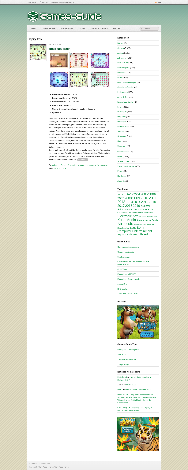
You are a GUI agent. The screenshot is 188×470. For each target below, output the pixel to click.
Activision (122, 209)
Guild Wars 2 (123, 269)
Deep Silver (136, 213)
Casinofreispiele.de (125, 252)
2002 (124, 194)
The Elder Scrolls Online (127, 294)
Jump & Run (122, 97)
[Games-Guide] (65, 21)
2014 (56, 168)
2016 (152, 202)
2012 (121, 202)
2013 (129, 202)
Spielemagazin (123, 257)
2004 (136, 194)
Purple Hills (138, 224)
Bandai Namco (139, 209)
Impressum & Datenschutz (62, 2)
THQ (135, 234)
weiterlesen (82, 160)
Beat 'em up (122, 63)
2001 (119, 195)
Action (120, 53)
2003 (130, 194)
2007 (120, 198)
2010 (144, 198)
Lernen (120, 107)
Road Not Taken (59, 48)
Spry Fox (62, 168)
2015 (144, 202)
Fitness (120, 77)
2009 (136, 198)
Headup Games (152, 216)
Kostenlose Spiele (125, 102)
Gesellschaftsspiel (125, 87)
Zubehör (121, 181)
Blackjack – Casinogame (128, 350)
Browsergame (123, 68)
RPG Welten (122, 289)
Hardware (121, 176)
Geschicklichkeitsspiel (76, 165)
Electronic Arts (127, 216)
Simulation (121, 136)
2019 (136, 205)
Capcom (150, 209)
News (33, 28)
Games (82, 28)
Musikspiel (121, 112)
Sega (133, 227)
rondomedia (147, 224)
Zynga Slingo (123, 364)
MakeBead (122, 377)
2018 (128, 205)
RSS (159, 3)
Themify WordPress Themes (58, 467)
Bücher (116, 28)
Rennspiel (121, 121)
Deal (129, 213)
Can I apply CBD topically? (129, 407)
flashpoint (142, 216)
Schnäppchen (66, 28)
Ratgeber (121, 117)
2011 (153, 198)
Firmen (120, 171)
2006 (152, 194)
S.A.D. (154, 224)
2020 (143, 206)
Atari (130, 209)
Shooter (120, 131)
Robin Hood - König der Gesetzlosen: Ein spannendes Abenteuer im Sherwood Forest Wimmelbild (136, 397)
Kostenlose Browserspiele (128, 279)
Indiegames (91, 165)
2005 (144, 194)
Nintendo (125, 223)
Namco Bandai (151, 220)
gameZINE (122, 284)
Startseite (32, 2)
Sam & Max (122, 354)
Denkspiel (121, 73)
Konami (140, 220)
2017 (121, 205)
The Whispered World (126, 359)
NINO (119, 390)
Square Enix (124, 234)
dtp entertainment (147, 213)
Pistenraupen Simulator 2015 (138, 390)
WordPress (43, 467)
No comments (102, 165)
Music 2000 (131, 385)
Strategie (121, 146)
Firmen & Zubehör (99, 28)
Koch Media (126, 220)
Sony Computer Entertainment (134, 229)
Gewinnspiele (48, 28)
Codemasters (122, 213)
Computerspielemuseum (128, 247)
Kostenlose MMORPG (127, 274)
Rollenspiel (122, 126)
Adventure (121, 58)
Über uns (44, 2)
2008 (128, 198)
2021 (148, 206)
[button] (59, 60)
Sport (119, 141)
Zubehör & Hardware (126, 166)
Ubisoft (144, 234)
